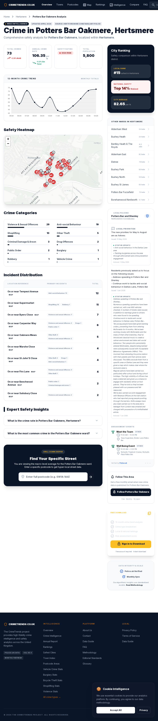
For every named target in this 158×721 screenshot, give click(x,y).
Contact (87, 635)
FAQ (145, 4)
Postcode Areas (51, 663)
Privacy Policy (129, 630)
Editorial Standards (92, 658)
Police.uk (123, 463)
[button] (58, 163)
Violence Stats (50, 691)
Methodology (89, 652)
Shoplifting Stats (51, 686)
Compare (134, 4)
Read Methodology (134, 585)
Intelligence (117, 5)
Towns (59, 4)
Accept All (116, 710)
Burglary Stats (50, 674)
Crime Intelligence (52, 635)
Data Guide (88, 641)
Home (7, 16)
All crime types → (52, 697)
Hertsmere (21, 16)
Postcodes (72, 4)
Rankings (100, 4)
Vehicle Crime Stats (53, 669)
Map (87, 5)
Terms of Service (131, 635)
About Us (87, 630)
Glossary (87, 663)
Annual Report (50, 641)
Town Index (49, 658)
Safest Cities (49, 652)
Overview (47, 4)
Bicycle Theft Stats (52, 680)
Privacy (143, 710)
